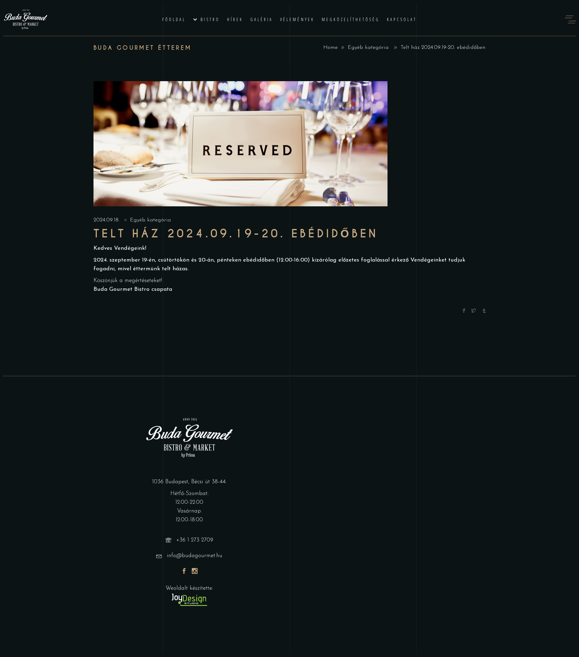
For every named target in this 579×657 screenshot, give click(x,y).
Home (330, 47)
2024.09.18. (107, 220)
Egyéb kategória (368, 47)
